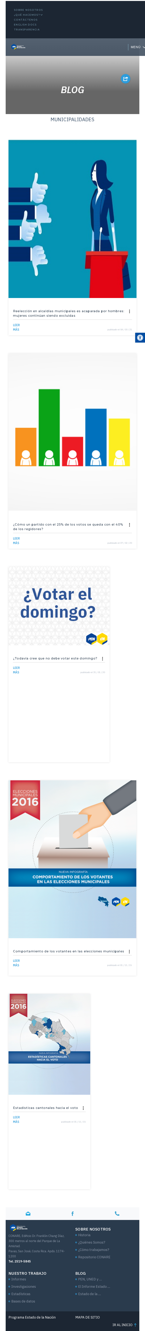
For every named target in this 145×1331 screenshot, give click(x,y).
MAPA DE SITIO (87, 1317)
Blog (80, 1273)
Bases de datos (23, 1301)
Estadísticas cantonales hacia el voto (45, 1108)
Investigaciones (23, 1286)
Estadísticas (20, 1294)
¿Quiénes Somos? (91, 1242)
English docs (25, 24)
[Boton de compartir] (125, 78)
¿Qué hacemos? (27, 14)
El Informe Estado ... (94, 1286)
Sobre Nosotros (28, 9)
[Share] (129, 311)
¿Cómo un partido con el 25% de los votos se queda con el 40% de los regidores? (68, 527)
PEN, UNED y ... (90, 1279)
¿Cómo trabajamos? (93, 1250)
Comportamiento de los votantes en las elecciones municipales (68, 951)
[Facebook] (72, 1213)
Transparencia (27, 29)
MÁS (16, 327)
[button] (140, 338)
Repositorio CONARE (94, 1257)
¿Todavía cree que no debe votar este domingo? (55, 658)
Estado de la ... (89, 1294)
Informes (18, 1279)
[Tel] (117, 1213)
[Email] (28, 1213)
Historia (84, 1235)
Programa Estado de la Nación (32, 1317)
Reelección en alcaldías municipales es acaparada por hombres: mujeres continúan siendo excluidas (68, 313)
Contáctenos (26, 19)
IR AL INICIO (123, 1325)
